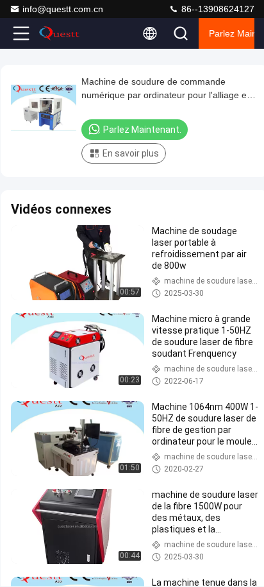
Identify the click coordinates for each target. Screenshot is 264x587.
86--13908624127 (216, 9)
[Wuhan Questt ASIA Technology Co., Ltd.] (63, 33)
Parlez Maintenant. (231, 33)
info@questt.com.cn (62, 9)
